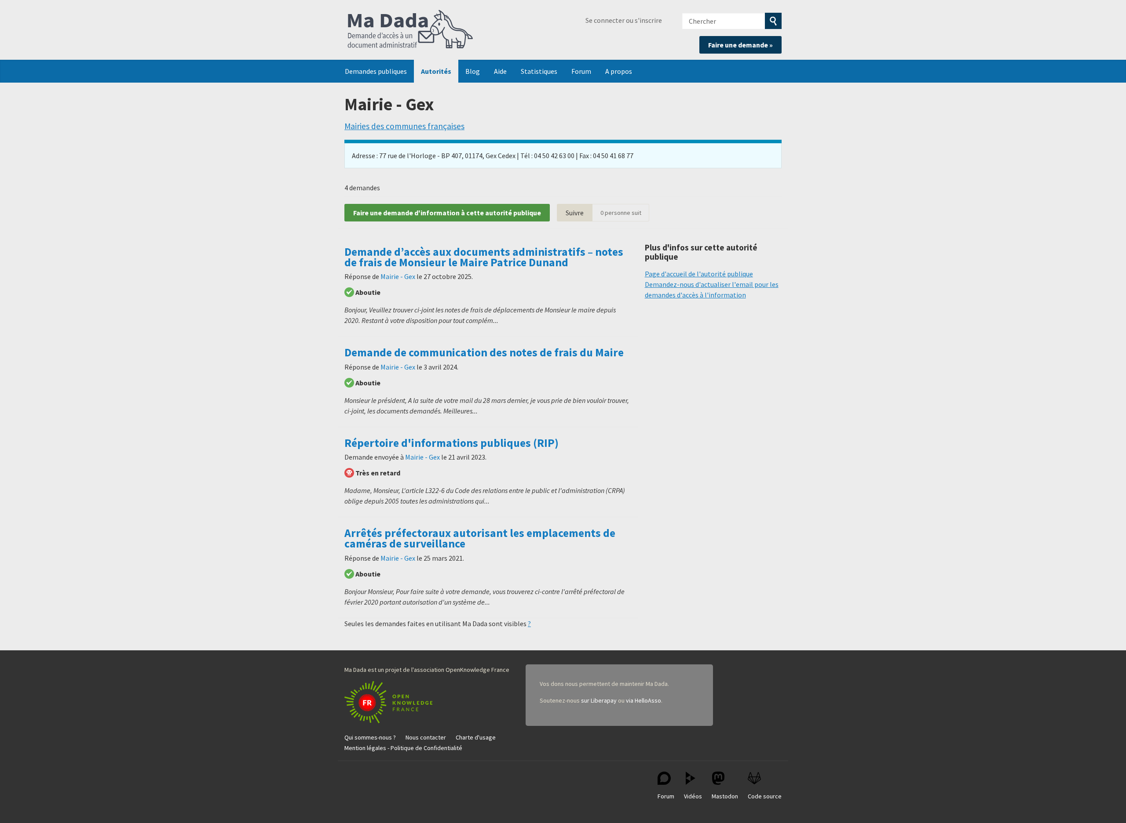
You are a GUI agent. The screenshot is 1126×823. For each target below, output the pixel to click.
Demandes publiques (376, 71)
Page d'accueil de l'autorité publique (699, 273)
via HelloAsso (643, 700)
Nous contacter (426, 737)
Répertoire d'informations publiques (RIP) (451, 443)
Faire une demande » (740, 44)
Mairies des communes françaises (404, 126)
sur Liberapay (599, 700)
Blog (472, 71)
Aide (500, 71)
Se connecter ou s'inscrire (623, 20)
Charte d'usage (476, 737)
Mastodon (725, 796)
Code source (765, 796)
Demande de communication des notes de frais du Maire (484, 352)
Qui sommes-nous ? (370, 737)
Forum (581, 71)
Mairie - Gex (397, 276)
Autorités (436, 71)
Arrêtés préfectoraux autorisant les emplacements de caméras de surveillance (479, 538)
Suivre (575, 212)
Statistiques (539, 71)
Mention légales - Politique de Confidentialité (403, 748)
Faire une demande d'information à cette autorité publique (447, 212)
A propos (618, 71)
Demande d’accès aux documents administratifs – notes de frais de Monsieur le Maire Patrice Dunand (483, 257)
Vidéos (693, 796)
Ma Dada (410, 30)
